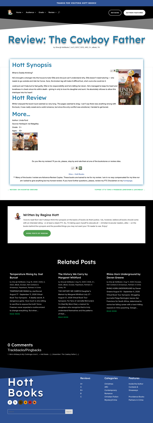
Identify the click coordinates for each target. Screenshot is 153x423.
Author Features (134, 13)
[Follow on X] (15, 402)
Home (18, 12)
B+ (81, 390)
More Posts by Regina (37, 233)
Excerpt (23, 285)
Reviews (115, 13)
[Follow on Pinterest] (30, 402)
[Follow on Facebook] (10, 402)
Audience (30, 12)
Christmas (109, 384)
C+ (90, 47)
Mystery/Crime (111, 400)
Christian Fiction (111, 397)
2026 (41, 282)
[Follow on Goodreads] (20, 402)
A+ (93, 282)
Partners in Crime (34, 287)
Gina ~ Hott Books (76, 174)
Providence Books (136, 397)
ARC (86, 47)
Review (51, 12)
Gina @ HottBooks (62, 47)
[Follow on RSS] (34, 402)
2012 (82, 47)
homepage (127, 181)
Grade (41, 12)
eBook (94, 47)
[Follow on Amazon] (25, 402)
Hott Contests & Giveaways (117, 285)
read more (15, 314)
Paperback (23, 287)
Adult (12, 285)
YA (99, 47)
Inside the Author (136, 384)
